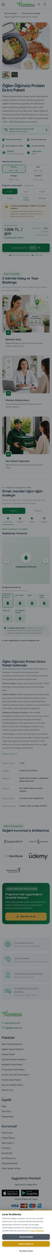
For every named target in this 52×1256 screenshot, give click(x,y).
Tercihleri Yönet (26, 1251)
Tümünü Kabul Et (26, 1244)
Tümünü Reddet (26, 1237)
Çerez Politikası (37, 1231)
